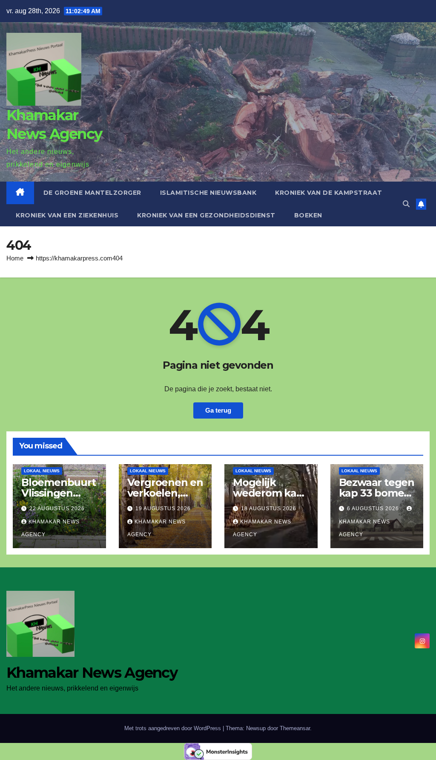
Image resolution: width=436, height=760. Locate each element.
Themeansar (295, 728)
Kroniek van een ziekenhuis (67, 215)
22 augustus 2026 (57, 508)
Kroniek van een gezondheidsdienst (206, 215)
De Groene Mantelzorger (92, 193)
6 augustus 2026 (374, 508)
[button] (406, 204)
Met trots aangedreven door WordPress (173, 728)
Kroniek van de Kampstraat (328, 193)
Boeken (308, 215)
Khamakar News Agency (364, 528)
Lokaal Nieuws (42, 470)
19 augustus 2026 (163, 508)
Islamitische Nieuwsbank (208, 193)
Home (14, 258)
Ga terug (218, 410)
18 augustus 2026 (268, 508)
